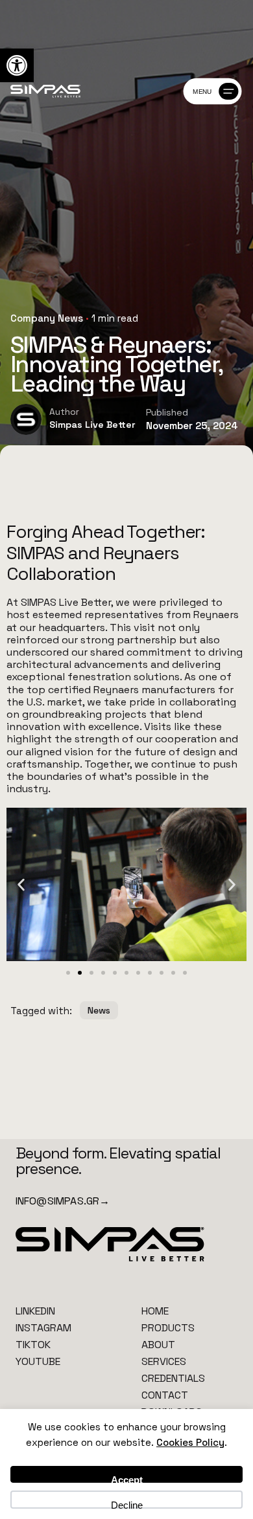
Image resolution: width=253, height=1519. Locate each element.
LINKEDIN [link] (35, 1311)
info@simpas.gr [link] (63, 1201)
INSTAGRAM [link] (43, 1328)
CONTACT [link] (164, 1395)
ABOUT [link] (158, 1344)
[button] (21, 884)
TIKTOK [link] (33, 1344)
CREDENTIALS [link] (173, 1378)
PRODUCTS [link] (168, 1328)
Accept (127, 1478)
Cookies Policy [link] (190, 1442)
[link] (17, 65)
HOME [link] (155, 1311)
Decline (127, 1504)
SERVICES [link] (163, 1361)
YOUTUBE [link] (38, 1361)
